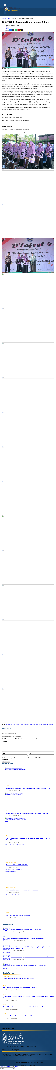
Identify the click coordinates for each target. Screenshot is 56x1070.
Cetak (7, 28)
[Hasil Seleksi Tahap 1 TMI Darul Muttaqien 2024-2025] (29, 877)
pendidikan (32, 724)
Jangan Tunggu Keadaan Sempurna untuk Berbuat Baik (26, 929)
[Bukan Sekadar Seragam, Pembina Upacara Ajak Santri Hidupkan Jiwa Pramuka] (6, 958)
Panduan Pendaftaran (11, 862)
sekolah (51, 724)
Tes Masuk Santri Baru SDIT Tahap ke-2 (18, 915)
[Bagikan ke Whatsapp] (16, 30)
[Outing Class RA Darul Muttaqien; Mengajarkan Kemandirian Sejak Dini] (29, 800)
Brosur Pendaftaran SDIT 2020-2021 (17, 865)
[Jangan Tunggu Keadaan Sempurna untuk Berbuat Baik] (6, 930)
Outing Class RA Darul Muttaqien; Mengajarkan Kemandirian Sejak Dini (27, 813)
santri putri (45, 724)
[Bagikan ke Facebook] (10, 30)
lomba (22, 724)
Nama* (4, 753)
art (6, 724)
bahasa (10, 724)
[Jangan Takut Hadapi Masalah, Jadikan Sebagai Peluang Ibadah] (6, 966)
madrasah (26, 724)
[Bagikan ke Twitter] (13, 30)
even (14, 724)
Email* (30, 753)
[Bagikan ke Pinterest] (19, 30)
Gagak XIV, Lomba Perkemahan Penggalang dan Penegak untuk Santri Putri (28, 788)
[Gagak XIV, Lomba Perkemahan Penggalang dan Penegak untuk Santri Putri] (29, 775)
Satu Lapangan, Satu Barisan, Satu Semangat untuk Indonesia (27, 938)
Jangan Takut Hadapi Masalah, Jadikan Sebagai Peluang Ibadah (28, 965)
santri (40, 724)
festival (17, 724)
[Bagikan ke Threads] (21, 30)
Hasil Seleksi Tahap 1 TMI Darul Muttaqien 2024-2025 (22, 890)
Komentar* (5, 741)
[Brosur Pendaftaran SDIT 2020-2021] (29, 852)
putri (37, 724)
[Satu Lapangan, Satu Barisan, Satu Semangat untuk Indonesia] (6, 939)
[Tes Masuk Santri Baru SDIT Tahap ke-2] (29, 902)
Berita (7, 27)
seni (3, 726)
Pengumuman (13, 887)
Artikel (4, 976)
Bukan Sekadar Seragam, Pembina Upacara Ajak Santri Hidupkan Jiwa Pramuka (32, 957)
